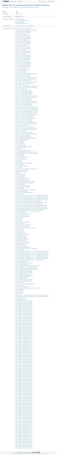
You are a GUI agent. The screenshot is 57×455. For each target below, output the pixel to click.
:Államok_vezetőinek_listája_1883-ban (24, 302)
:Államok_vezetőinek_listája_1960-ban (24, 410)
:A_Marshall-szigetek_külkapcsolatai (24, 136)
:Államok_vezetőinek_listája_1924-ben (24, 359)
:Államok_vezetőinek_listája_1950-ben (24, 396)
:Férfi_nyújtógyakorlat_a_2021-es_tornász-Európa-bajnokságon (28, 210)
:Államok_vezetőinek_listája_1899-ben (24, 324)
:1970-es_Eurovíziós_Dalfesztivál (23, 52)
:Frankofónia (19, 194)
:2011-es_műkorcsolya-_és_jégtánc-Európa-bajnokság (27, 95)
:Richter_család (20, 282)
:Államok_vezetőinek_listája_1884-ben (24, 303)
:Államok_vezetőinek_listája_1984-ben (24, 443)
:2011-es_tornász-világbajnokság (23, 98)
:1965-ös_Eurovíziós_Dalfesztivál (23, 42)
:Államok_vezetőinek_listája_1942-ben (24, 384)
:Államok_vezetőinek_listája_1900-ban (24, 325)
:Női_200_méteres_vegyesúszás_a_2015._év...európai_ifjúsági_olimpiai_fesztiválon (32, 258)
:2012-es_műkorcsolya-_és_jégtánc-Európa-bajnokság (27, 107)
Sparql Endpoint (52, 1)
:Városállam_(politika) (21, 297)
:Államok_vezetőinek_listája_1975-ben (24, 431)
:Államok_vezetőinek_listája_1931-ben (24, 369)
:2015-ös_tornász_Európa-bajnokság (24, 121)
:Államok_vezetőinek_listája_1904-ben (24, 331)
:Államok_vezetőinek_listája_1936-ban (24, 376)
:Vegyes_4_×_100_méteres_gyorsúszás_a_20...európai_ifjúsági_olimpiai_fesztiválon (32, 295)
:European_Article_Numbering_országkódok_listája (26, 168)
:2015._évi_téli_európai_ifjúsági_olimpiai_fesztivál (26, 123)
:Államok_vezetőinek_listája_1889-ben (24, 310)
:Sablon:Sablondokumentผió (22, 23)
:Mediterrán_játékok (21, 233)
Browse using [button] (14, 1)
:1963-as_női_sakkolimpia (22, 39)
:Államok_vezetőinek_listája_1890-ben (24, 311)
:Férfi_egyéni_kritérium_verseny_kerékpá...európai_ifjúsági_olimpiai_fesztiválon (31, 206)
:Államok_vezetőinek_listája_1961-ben (24, 411)
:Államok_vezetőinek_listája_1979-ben (24, 436)
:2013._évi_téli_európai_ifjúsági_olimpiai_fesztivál (26, 112)
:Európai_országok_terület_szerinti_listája (25, 182)
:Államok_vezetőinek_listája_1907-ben (24, 335)
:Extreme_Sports (20, 184)
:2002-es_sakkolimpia (21, 72)
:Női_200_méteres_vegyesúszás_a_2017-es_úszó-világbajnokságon (29, 260)
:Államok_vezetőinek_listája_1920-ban (24, 354)
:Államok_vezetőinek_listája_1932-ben (24, 370)
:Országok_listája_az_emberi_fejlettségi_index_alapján (27, 268)
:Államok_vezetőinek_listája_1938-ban (24, 379)
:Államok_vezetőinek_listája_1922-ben (24, 356)
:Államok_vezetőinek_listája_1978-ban (24, 435)
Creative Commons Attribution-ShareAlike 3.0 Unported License (37, 453)
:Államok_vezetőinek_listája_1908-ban (24, 337)
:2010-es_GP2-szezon (21, 88)
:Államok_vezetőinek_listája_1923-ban (24, 358)
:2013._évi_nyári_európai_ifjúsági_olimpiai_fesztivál (26, 111)
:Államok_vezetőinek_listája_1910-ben (24, 339)
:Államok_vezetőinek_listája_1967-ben (24, 419)
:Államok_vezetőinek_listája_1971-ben (24, 425)
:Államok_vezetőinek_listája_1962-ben (24, 412)
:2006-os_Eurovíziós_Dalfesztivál (23, 80)
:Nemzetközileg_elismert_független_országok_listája (26, 248)
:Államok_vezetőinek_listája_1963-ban (24, 414)
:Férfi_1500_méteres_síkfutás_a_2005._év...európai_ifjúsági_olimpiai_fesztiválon (32, 196)
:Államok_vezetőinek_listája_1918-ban (24, 351)
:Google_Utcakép (20, 212)
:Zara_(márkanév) (20, 299)
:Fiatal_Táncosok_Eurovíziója (22, 185)
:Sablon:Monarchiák (21, 147)
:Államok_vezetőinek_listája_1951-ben (24, 397)
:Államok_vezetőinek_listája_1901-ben (24, 327)
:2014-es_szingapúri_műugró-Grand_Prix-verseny (26, 118)
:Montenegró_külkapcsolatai (22, 239)
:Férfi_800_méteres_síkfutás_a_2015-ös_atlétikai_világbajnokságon (29, 203)
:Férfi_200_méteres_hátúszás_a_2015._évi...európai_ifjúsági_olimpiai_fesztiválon (32, 199)
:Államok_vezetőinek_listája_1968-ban (24, 421)
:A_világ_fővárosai (20, 140)
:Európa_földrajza (20, 177)
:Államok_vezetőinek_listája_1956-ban (24, 404)
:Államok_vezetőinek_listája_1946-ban (24, 390)
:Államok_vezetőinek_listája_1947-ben (24, 391)
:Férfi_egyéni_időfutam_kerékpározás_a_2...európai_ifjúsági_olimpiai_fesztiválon (32, 205)
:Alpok (18, 149)
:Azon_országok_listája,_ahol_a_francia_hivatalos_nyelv (27, 153)
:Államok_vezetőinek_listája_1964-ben (24, 415)
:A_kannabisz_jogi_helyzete (22, 139)
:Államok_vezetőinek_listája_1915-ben (24, 347)
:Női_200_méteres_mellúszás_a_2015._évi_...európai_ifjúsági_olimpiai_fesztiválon (32, 255)
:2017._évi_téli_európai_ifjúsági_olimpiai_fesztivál (26, 129)
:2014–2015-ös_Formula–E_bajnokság (24, 119)
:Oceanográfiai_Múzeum (22, 261)
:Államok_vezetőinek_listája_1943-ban (24, 386)
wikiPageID (5, 13)
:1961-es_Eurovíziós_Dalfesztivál (23, 35)
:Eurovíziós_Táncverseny (22, 171)
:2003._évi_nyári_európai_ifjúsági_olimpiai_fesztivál (26, 73)
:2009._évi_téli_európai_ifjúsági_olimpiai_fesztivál (26, 87)
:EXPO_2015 (19, 164)
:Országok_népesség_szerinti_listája (24, 271)
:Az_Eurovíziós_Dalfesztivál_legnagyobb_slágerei (26, 152)
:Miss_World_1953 (20, 236)
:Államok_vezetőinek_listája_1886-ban (24, 306)
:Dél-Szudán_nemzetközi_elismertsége (24, 163)
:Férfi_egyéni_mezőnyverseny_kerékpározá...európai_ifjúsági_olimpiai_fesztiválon (32, 208)
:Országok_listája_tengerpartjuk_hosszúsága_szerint (27, 269)
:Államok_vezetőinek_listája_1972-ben (24, 426)
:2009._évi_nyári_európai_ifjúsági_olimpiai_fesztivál (26, 86)
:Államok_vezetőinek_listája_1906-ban (24, 334)
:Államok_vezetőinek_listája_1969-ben (24, 422)
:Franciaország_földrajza (22, 191)
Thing (10, 7)
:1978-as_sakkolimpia (21, 67)
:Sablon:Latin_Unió (21, 156)
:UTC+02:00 (19, 293)
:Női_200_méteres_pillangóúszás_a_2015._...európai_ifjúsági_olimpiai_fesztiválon (32, 257)
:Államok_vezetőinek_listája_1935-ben (24, 375)
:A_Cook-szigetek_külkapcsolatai (23, 135)
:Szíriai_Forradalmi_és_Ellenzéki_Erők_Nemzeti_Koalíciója (28, 288)
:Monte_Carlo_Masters (21, 237)
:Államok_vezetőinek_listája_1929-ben (24, 366)
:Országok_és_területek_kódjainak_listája (25, 275)
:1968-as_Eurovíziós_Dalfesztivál (23, 48)
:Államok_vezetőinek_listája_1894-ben (24, 317)
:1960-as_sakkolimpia (21, 34)
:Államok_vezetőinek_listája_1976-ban (24, 432)
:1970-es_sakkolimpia (21, 53)
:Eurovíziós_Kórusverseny (22, 170)
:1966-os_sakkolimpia (21, 45)
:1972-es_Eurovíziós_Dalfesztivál (23, 56)
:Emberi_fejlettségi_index (22, 166)
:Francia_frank (20, 188)
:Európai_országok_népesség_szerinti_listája (25, 181)
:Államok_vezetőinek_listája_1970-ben (24, 424)
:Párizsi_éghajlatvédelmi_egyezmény (24, 281)
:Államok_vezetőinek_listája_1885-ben (24, 304)
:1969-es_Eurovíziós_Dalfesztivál (23, 51)
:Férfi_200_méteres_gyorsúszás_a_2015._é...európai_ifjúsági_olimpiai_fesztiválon (32, 198)
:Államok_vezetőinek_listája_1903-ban (24, 330)
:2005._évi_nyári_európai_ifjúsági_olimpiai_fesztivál (26, 77)
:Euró (18, 173)
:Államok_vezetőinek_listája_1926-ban (24, 362)
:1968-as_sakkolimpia (21, 49)
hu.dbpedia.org (36, 7)
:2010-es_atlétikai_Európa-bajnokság (24, 91)
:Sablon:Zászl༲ (20, 21)
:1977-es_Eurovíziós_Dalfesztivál (23, 65)
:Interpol (19, 220)
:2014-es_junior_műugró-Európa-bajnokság (25, 115)
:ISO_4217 (19, 219)
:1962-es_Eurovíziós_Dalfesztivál (23, 37)
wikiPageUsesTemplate (8, 19)
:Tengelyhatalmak (20, 289)
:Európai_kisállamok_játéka (22, 180)
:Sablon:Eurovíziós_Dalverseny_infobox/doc (25, 283)
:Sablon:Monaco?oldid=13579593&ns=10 (25, 25)
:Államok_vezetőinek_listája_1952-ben (24, 398)
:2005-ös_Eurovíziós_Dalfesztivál (23, 76)
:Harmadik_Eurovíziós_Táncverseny (24, 213)
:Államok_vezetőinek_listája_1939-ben (24, 380)
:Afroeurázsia (20, 142)
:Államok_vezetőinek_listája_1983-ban (24, 442)
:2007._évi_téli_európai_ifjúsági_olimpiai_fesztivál (26, 81)
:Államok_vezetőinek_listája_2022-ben (24, 28)
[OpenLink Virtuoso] (19, 452)
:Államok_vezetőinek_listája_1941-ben (24, 383)
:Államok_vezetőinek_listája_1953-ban (24, 400)
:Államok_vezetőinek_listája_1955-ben (24, 403)
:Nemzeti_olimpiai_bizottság (22, 243)
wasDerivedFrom (6, 25)
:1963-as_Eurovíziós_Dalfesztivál (23, 38)
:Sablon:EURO (20, 154)
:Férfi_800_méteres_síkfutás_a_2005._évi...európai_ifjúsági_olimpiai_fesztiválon (31, 202)
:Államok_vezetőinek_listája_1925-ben (24, 361)
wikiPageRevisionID (7, 16)
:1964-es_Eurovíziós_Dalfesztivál (23, 41)
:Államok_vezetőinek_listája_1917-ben (24, 349)
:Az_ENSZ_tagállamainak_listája (23, 150)
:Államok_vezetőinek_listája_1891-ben (24, 313)
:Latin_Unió (19, 229)
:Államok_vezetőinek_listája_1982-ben (24, 440)
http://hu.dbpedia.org (22, 7)
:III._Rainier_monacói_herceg (22, 216)
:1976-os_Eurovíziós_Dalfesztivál (23, 63)
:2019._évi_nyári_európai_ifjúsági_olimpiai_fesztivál (26, 133)
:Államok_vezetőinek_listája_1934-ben (24, 373)
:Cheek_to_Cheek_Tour (21, 157)
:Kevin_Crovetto (20, 223)
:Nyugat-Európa (20, 250)
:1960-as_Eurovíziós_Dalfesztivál (23, 32)
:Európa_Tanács (20, 175)
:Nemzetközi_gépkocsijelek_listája (23, 247)
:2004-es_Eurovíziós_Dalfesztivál (23, 74)
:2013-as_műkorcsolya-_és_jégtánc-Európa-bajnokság (27, 109)
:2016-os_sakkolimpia (21, 125)
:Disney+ (19, 160)
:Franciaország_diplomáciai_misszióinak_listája (26, 189)
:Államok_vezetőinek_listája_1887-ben (24, 307)
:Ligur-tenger (19, 230)
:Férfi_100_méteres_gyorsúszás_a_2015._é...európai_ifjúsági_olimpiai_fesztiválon (32, 195)
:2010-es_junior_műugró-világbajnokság (24, 93)
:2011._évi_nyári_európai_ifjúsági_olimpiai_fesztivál (26, 101)
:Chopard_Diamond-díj (21, 159)
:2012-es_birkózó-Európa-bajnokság (24, 104)
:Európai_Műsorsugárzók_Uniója (23, 178)
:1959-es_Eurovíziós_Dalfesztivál (23, 31)
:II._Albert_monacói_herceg (22, 215)
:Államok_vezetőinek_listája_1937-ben (24, 377)
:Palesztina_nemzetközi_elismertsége (24, 279)
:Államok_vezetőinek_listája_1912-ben (24, 342)
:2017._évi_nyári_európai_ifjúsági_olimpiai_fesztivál (26, 128)
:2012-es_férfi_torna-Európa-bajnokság (24, 105)
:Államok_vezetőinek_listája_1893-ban (24, 316)
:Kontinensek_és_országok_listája (23, 224)
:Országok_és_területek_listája (23, 276)
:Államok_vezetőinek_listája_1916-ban (24, 348)
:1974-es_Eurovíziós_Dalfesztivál (23, 59)
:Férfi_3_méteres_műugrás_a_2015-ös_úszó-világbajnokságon (28, 201)
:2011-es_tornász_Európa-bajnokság (24, 100)
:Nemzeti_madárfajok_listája (22, 241)
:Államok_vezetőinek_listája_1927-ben (24, 363)
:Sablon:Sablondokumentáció (22, 20)
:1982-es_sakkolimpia (21, 70)
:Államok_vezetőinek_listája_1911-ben (24, 341)
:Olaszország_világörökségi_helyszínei (24, 262)
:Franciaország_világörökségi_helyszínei (24, 192)
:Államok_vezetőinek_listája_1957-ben (24, 405)
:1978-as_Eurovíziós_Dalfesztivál (23, 66)
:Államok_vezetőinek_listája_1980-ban (24, 438)
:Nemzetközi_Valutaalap (21, 246)
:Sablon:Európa (20, 143)
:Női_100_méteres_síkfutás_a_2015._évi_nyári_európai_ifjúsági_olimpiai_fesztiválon (32, 254)
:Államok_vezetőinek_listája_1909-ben (24, 338)
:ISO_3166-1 (19, 217)
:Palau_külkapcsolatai (21, 278)
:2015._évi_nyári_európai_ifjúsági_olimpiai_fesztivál (26, 122)
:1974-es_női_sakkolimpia (22, 60)
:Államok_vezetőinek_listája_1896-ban (24, 320)
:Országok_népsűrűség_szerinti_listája (24, 272)
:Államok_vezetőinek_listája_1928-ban (24, 365)
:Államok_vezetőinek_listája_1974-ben (24, 429)
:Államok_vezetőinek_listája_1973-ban (24, 428)
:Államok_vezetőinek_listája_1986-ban (24, 446)
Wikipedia (21, 453)
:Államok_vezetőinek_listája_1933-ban (24, 372)
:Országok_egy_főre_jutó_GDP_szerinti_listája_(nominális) (28, 265)
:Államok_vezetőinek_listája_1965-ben (24, 417)
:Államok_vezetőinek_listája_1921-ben (24, 355)
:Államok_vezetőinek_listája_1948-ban (24, 393)
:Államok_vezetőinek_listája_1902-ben (24, 328)
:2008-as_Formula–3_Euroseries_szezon (24, 83)
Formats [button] (21, 1)
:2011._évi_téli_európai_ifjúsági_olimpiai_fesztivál (26, 102)
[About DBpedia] (6, 1)
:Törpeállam (19, 290)
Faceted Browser (43, 1)
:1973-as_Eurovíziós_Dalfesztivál (23, 58)
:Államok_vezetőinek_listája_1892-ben (24, 314)
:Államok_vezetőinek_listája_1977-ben (24, 433)
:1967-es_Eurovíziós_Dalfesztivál (23, 46)
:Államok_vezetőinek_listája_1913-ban (24, 344)
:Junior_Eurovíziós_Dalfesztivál (23, 222)
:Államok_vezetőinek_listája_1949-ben (24, 394)
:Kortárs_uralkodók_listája (22, 226)
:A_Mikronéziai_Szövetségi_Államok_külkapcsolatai (26, 138)
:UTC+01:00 (19, 292)
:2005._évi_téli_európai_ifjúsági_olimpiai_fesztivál (26, 79)
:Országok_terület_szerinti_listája (23, 274)
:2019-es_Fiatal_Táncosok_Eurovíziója (24, 132)
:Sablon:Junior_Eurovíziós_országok (24, 146)
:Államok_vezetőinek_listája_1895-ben (24, 318)
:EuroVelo (19, 167)
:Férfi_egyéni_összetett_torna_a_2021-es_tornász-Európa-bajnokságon (30, 209)
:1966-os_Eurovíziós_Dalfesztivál (23, 44)
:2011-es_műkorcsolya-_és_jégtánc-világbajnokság (26, 97)
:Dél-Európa (19, 161)
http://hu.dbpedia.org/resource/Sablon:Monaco (29, 5)
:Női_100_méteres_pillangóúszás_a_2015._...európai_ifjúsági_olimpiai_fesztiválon (32, 251)
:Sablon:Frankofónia (21, 145)
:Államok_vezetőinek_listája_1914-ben (24, 345)
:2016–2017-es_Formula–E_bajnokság (24, 126)
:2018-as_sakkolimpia (21, 131)
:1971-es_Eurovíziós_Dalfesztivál (23, 55)
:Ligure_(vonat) (20, 231)
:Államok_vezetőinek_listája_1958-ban (24, 407)
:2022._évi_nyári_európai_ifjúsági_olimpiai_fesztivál (26, 30)
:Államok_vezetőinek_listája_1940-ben (24, 382)
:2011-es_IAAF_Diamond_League (23, 94)
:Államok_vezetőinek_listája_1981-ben (24, 439)
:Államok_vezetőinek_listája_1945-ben (24, 389)
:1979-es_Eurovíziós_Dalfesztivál (23, 69)
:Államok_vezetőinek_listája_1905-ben (24, 332)
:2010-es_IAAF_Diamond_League (23, 90)
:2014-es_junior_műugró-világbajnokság (24, 116)
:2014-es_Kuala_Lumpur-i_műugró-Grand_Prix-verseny (27, 114)
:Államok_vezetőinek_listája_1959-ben (24, 408)
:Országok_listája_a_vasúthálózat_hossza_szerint (26, 267)
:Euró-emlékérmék (20, 174)
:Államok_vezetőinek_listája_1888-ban (24, 309)
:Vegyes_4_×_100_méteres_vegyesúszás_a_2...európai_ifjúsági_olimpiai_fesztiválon (32, 296)
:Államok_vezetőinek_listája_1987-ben (24, 447)
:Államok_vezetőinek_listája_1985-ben (24, 445)
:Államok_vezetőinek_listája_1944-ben (24, 387)
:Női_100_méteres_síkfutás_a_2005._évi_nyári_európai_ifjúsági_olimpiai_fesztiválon (32, 253)
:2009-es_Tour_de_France (22, 84)
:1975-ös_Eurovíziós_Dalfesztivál (23, 62)
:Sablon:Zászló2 (20, 19)
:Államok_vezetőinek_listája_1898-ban (24, 323)
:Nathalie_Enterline (21, 240)
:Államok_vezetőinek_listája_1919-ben (24, 352)
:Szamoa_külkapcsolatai (21, 286)
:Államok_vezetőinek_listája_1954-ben (24, 401)
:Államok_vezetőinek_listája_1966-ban (24, 418)
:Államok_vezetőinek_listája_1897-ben (24, 321)
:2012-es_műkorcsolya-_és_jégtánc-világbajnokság (26, 108)
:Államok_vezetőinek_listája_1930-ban (24, 368)
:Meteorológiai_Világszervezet (22, 234)
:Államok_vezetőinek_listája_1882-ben (24, 300)
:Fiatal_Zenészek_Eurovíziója (22, 187)
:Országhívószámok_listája (22, 264)
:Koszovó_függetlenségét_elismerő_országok (25, 227)
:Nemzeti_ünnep (20, 244)
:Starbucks (19, 285)
